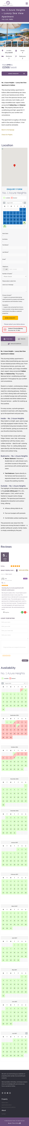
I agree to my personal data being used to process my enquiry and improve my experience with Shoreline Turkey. (13, 299)
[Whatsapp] (10, 1093)
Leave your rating (23, 570)
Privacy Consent (7, 295)
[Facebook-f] (2, 1093)
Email (4, 259)
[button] (27, 3)
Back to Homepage (8, 130)
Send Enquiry (10, 318)
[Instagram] (5, 1093)
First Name (5, 245)
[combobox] (5, 269)
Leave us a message (7, 284)
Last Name (5, 252)
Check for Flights (7, 135)
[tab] (8, 338)
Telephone (5, 266)
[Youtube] (7, 1093)
